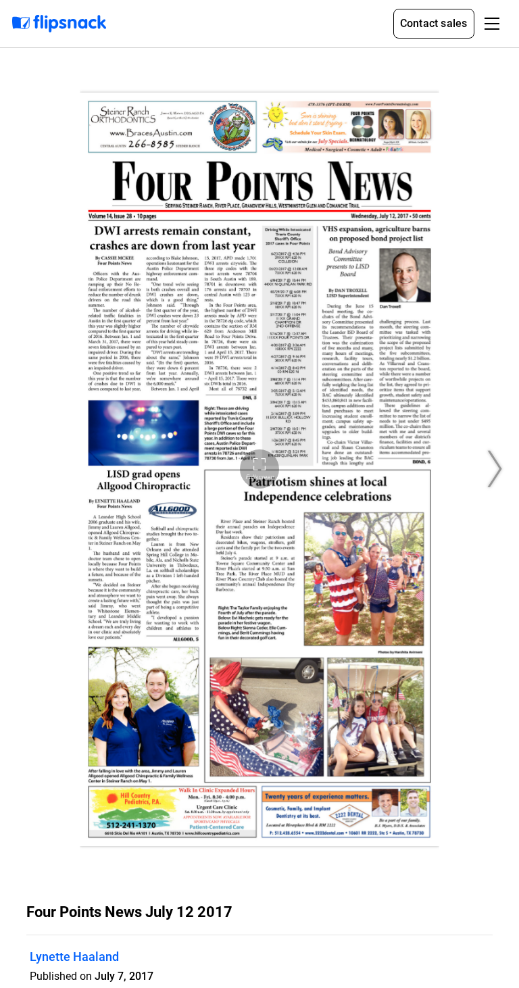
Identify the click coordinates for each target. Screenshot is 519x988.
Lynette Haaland (74, 956)
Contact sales (434, 23)
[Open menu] (492, 24)
